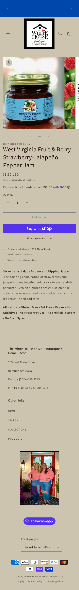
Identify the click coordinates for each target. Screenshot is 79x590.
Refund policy (35, 581)
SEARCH (13, 420)
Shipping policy (54, 581)
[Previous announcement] (7, 8)
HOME (12, 411)
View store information (22, 260)
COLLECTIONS (17, 429)
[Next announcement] (71, 8)
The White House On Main (37, 576)
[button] (8, 33)
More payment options (39, 238)
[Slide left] (30, 136)
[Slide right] (48, 136)
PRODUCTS (15, 438)
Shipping (7, 180)
